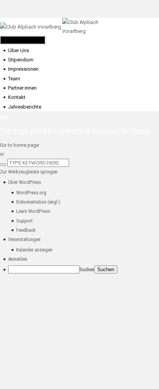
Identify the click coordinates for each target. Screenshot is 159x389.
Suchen (87, 269)
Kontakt (16, 97)
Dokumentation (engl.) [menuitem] (38, 202)
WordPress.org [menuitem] (31, 192)
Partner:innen (22, 88)
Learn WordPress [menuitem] (33, 211)
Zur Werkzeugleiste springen (29, 172)
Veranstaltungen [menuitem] (24, 239)
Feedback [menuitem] (26, 230)
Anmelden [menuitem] (17, 259)
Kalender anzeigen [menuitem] (34, 250)
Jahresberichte (24, 107)
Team (14, 79)
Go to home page (19, 145)
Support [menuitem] (24, 221)
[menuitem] (24, 182)
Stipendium (21, 60)
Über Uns (18, 50)
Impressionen (23, 69)
